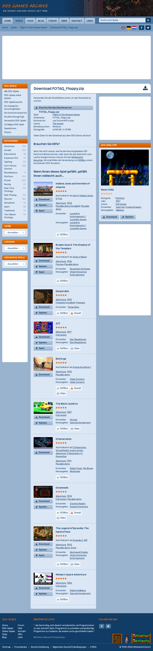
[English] (123, 27)
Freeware (80, 302)
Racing (15, 184)
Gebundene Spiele (14, 257)
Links (90, 20)
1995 (69, 371)
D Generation (73, 453)
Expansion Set (15, 158)
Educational (15, 154)
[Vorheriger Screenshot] (103, 167)
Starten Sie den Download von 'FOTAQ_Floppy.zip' (55, 108)
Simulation (15, 203)
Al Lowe (73, 419)
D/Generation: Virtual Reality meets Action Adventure (71, 450)
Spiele (19, 20)
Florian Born (73, 307)
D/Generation (64, 438)
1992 (69, 203)
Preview (59, 264)
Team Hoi (120, 207)
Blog (41, 20)
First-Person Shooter (15, 167)
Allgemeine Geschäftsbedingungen (70, 647)
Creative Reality (78, 503)
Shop (30, 20)
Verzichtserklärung (40, 647)
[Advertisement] (76, 43)
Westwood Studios (79, 552)
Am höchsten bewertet (15, 113)
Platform (120, 198)
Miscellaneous (15, 172)
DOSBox (82, 160)
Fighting (15, 162)
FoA (60, 198)
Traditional (15, 210)
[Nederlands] (134, 27)
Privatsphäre (20, 647)
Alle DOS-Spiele (11, 91)
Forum (53, 20)
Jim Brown (88, 468)
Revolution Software (80, 269)
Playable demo (71, 264)
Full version (58, 123)
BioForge (61, 358)
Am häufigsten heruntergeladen (12, 107)
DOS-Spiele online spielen (12, 97)
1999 (69, 299)
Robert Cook (76, 468)
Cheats (7, 132)
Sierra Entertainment (80, 422)
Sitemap (6, 647)
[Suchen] (148, 20)
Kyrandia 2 (78, 540)
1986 (69, 583)
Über (64, 20)
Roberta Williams (78, 590)
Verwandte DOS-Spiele (15, 120)
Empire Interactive (79, 506)
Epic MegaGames (78, 339)
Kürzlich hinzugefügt (14, 117)
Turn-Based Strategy (15, 216)
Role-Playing (15, 195)
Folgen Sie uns (108, 619)
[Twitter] (148, 27)
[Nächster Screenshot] (146, 167)
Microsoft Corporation (54, 637)
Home (7, 20)
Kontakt (77, 20)
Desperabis (62, 291)
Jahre (7, 226)
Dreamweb (62, 487)
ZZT (58, 323)
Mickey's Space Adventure (71, 574)
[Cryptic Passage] (108, 8)
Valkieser (120, 210)
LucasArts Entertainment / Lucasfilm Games (78, 216)
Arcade (15, 150)
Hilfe (20, 634)
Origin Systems (77, 379)
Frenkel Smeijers (133, 207)
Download (44, 199)
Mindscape (75, 471)
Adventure (61, 203)
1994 (69, 496)
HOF (86, 540)
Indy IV (76, 195)
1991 (69, 332)
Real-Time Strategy (15, 189)
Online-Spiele (8, 631)
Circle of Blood (80, 257)
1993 (69, 545)
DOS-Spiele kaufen (13, 102)
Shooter (15, 199)
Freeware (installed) (65, 302)
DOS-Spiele (9, 619)
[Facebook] (141, 27)
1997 (118, 201)
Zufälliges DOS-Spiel (14, 124)
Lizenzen (9, 241)
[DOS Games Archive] (25, 8)
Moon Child (107, 189)
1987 (69, 412)
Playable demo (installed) (68, 206)
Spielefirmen (10, 128)
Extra (73, 548)
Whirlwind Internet (142, 647)
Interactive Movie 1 (82, 367)
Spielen (43, 205)
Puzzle (15, 180)
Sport (15, 206)
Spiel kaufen (43, 211)
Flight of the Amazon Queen (33, 27)
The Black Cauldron (67, 403)
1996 (69, 261)
